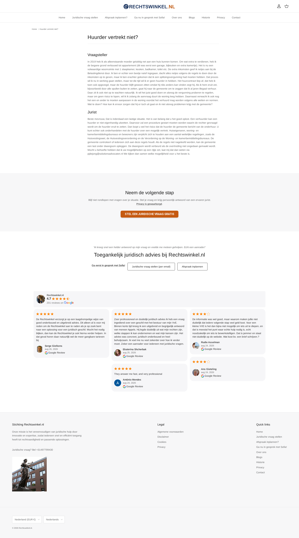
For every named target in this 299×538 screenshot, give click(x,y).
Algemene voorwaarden (170, 431)
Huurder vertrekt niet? (49, 29)
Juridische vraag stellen (85, 17)
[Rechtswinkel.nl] (149, 6)
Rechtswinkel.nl (25, 528)
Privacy (221, 17)
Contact (236, 17)
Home (62, 17)
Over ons (177, 17)
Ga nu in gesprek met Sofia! (149, 17)
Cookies (161, 442)
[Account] (278, 6)
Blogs (192, 17)
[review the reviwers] (46, 352)
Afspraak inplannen (192, 266)
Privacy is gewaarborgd (149, 204)
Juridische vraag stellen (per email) (151, 266)
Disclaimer (163, 436)
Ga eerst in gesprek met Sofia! (108, 265)
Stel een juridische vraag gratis (149, 214)
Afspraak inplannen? (116, 17)
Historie (206, 17)
